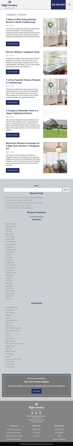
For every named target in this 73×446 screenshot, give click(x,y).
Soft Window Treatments (14, 429)
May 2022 (8, 298)
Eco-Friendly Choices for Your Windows (18, 205)
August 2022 (9, 296)
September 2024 (10, 249)
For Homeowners (59, 429)
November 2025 (10, 224)
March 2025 (9, 234)
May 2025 (8, 231)
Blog (59, 436)
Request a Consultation (59, 439)
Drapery (8, 318)
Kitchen (7, 333)
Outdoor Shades (10, 351)
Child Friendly (9, 312)
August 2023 (9, 275)
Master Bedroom (10, 341)
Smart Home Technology (13, 359)
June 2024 (8, 257)
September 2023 (10, 273)
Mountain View (10, 346)
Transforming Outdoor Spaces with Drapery (19, 208)
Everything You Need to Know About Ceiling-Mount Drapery (24, 197)
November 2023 (10, 267)
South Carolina (10, 361)
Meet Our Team (36, 429)
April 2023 (8, 285)
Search (36, 185)
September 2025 (10, 226)
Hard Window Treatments (13, 328)
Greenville (8, 323)
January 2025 (9, 239)
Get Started (36, 391)
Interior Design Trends (12, 330)
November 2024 (10, 244)
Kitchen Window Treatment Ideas (23, 52)
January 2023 (9, 293)
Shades (7, 356)
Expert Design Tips (11, 320)
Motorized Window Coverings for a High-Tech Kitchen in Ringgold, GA (23, 146)
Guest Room (9, 325)
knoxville (8, 336)
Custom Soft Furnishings (14, 439)
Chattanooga (9, 310)
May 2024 (8, 260)
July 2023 (8, 278)
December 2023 (10, 265)
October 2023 (9, 270)
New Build (8, 349)
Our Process (36, 432)
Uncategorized (10, 364)
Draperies (8, 315)
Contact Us (36, 436)
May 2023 (8, 283)
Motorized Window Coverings (14, 343)
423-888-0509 (58, 4)
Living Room (9, 338)
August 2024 (9, 252)
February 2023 (10, 291)
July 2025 (8, 229)
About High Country (11, 307)
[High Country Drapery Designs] (10, 5)
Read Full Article (12, 44)
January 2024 (9, 262)
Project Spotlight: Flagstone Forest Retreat (18, 200)
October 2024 (9, 247)
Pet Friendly (9, 354)
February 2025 (10, 237)
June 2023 (8, 280)
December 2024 (10, 242)
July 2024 (8, 255)
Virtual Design (9, 367)
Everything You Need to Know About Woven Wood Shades (24, 203)
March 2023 (9, 288)
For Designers (59, 432)
